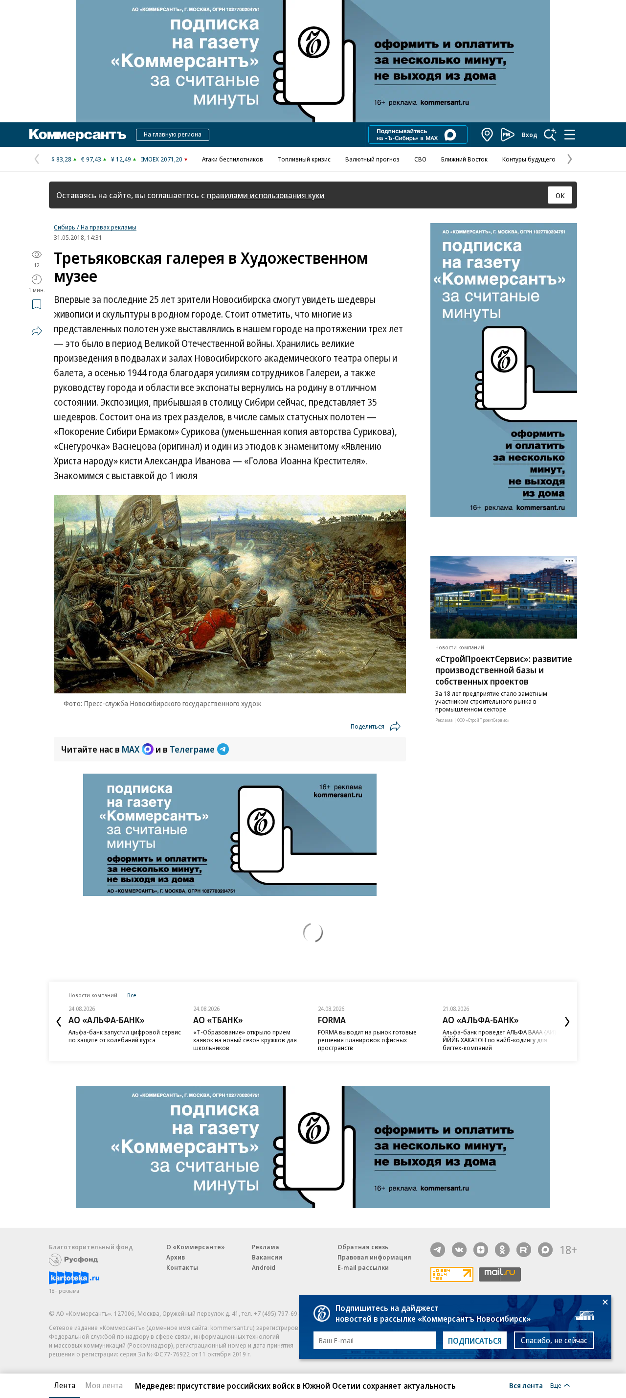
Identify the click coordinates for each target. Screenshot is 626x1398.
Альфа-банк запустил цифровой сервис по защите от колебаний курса (124, 1036)
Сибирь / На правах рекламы (95, 227)
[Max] (545, 1249)
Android (263, 1267)
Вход (529, 134)
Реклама (265, 1246)
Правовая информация (374, 1257)
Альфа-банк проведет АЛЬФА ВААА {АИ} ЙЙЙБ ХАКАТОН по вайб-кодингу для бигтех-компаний (500, 1040)
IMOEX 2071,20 (161, 159)
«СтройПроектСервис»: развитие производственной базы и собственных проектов (503, 670)
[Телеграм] (437, 1249)
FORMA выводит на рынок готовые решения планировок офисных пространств (367, 1040)
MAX (130, 749)
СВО (420, 159)
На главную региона (172, 134)
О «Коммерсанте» (195, 1246)
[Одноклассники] (502, 1249)
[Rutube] (523, 1249)
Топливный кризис (304, 159)
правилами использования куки (266, 195)
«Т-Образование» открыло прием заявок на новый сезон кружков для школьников (245, 1040)
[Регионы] (487, 134)
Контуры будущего (529, 159)
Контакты (182, 1267)
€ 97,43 (91, 159)
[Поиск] (550, 134)
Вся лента (526, 1385)
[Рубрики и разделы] (569, 134)
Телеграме (192, 749)
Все (131, 995)
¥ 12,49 (121, 159)
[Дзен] (480, 1249)
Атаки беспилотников (232, 159)
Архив (175, 1257)
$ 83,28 (61, 159)
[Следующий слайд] (567, 1021)
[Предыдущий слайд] (58, 1021)
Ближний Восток (464, 159)
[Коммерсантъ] (77, 134)
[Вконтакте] (459, 1249)
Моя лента (104, 1385)
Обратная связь (362, 1246)
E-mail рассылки (363, 1267)
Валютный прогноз (372, 159)
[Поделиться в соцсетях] (37, 331)
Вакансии (267, 1257)
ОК (560, 195)
